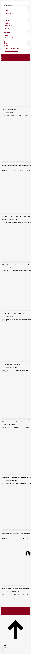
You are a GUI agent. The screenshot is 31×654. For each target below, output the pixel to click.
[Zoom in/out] (6, 647)
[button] (14, 7)
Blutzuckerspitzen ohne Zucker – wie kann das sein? (16, 533)
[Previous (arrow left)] (1, 650)
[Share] (3, 647)
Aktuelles (5, 112)
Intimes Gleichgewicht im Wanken (11, 364)
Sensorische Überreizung (9, 109)
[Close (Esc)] (1, 647)
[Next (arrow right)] (3, 650)
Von (9, 112)
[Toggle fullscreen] (5, 647)
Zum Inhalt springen (6, 5)
